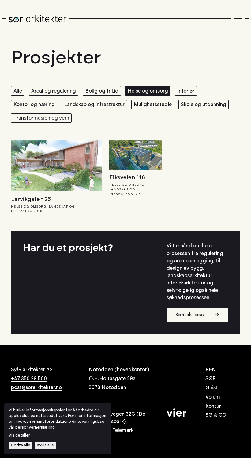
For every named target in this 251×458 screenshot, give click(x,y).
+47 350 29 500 (29, 378)
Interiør (185, 91)
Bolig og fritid (101, 91)
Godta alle (20, 445)
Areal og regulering (53, 91)
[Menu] (238, 19)
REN (210, 369)
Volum (212, 397)
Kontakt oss (189, 314)
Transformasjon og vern (41, 118)
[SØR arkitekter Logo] (38, 18)
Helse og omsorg (148, 91)
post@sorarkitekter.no (36, 387)
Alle (17, 91)
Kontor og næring (34, 104)
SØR (210, 378)
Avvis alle (45, 445)
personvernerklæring (35, 427)
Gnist (211, 387)
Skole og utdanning (203, 104)
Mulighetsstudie (153, 104)
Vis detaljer (19, 435)
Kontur (213, 406)
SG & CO (215, 415)
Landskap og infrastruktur (94, 104)
